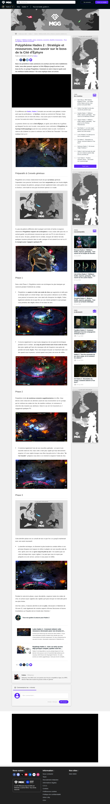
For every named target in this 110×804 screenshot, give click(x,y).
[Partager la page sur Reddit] (27, 60)
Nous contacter (48, 774)
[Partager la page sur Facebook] (20, 60)
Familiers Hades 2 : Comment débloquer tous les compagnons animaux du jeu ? (84, 331)
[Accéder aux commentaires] (30, 60)
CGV (44, 800)
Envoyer (64, 702)
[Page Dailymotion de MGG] (30, 774)
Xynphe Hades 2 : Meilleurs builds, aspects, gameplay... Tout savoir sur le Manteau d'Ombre (86, 114)
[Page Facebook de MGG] (14, 774)
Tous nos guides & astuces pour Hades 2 (36, 617)
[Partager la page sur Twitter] (24, 60)
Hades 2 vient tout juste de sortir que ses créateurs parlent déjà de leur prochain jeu (86, 153)
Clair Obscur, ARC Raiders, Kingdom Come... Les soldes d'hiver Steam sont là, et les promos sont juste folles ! (85, 102)
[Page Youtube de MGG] (26, 774)
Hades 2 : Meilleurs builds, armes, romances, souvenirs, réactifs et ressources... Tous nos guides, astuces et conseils (61, 34)
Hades (29, 111)
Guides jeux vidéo (23, 34)
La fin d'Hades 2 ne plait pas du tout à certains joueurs (86, 135)
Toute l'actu (85, 166)
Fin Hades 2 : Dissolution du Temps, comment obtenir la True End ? (86, 141)
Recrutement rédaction (50, 780)
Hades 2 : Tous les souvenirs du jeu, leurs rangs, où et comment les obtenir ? (84, 356)
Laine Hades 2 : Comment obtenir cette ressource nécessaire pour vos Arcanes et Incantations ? (48, 630)
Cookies (45, 788)
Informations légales (50, 783)
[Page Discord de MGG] (18, 774)
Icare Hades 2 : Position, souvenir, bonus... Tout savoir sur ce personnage (85, 159)
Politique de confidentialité (52, 794)
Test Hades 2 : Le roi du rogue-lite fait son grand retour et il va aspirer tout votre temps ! (85, 129)
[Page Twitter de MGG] (22, 774)
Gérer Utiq (46, 797)
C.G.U (45, 786)
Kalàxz (35, 56)
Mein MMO (73, 774)
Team (44, 777)
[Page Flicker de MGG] (34, 774)
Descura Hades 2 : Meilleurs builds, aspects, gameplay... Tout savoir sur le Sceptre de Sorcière (84, 251)
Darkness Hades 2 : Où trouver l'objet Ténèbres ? (86, 147)
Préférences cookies (50, 791)
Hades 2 (31, 34)
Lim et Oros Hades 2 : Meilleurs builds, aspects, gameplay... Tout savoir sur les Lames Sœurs (84, 275)
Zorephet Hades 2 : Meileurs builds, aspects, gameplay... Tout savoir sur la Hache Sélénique (84, 300)
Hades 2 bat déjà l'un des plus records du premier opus (86, 108)
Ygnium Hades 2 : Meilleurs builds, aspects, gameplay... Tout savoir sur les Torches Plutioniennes (86, 122)
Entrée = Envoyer (52, 702)
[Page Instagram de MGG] (38, 774)
